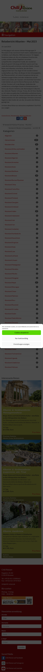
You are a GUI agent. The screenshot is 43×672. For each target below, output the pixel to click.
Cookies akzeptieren (22, 333)
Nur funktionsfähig (21, 338)
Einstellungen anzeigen (21, 344)
